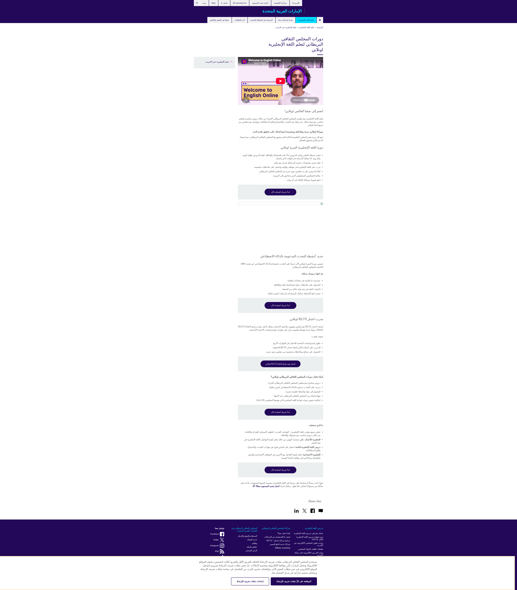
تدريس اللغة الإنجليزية (314, 528)
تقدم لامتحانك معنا (285, 20)
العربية (296, 3)
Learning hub (240, 3)
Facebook (214, 534)
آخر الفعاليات (240, 20)
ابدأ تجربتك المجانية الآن (280, 192)
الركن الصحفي (251, 551)
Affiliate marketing (282, 548)
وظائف (254, 543)
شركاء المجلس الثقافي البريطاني (276, 528)
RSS (217, 551)
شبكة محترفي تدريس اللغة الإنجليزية (308, 533)
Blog (213, 3)
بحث (195, 3)
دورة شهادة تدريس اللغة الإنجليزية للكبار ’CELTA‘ (309, 538)
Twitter (216, 540)
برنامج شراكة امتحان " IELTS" (278, 541)
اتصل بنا (224, 3)
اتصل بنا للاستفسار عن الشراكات (277, 537)
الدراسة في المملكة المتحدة (261, 20)
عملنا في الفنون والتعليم (219, 20)
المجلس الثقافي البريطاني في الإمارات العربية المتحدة (244, 529)
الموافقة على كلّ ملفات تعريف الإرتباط (293, 581)
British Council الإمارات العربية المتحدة (315, 11)
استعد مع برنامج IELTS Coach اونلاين (281, 364)
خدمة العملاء (252, 540)
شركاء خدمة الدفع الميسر (280, 544)
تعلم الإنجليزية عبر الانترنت (217, 62)
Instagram (214, 546)
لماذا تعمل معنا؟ (283, 533)
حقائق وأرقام (252, 547)
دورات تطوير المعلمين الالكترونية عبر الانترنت (308, 544)
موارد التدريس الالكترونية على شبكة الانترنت (309, 554)
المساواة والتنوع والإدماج (247, 536)
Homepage (320, 20)
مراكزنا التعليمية (280, 3)
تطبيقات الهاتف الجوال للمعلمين (310, 549)
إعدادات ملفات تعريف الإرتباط (250, 581)
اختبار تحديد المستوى (260, 3)
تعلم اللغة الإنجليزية (306, 20)
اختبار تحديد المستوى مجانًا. (268, 486)
